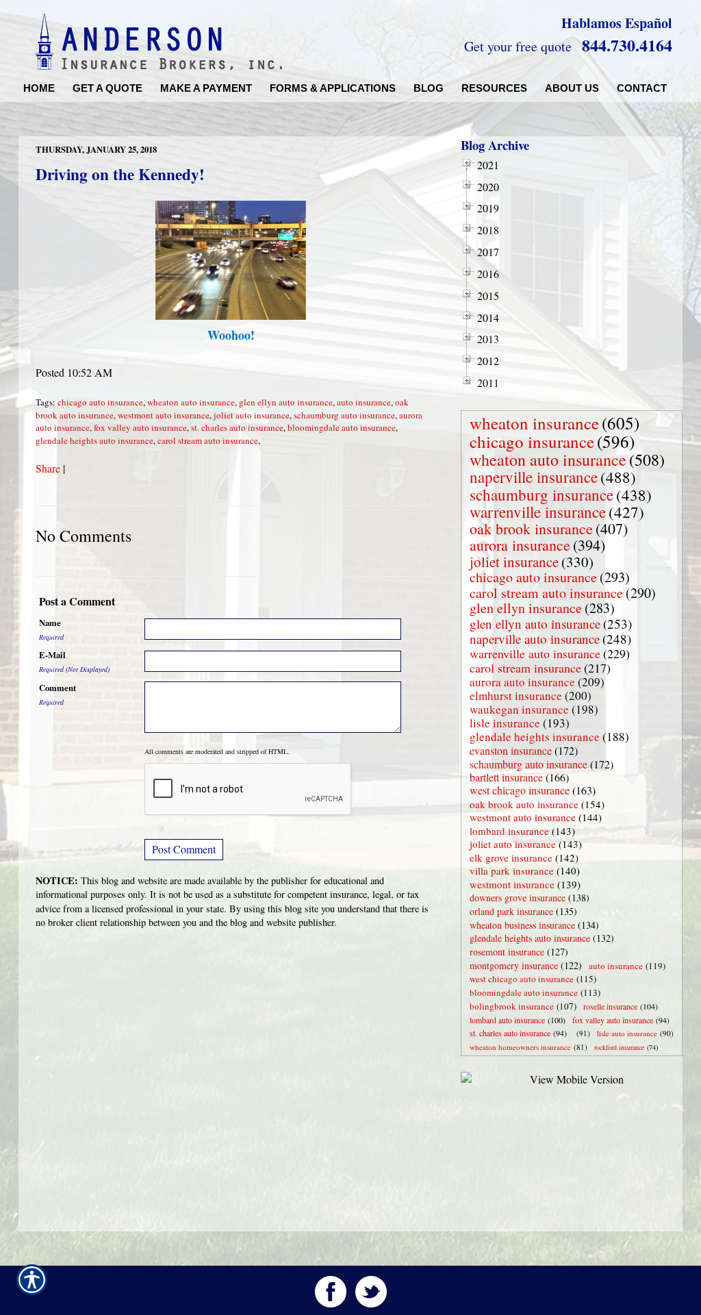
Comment (57, 687)
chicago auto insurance (100, 402)
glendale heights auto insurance (94, 440)
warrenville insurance (538, 511)
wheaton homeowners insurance (520, 1047)
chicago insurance (532, 441)
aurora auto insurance (522, 682)
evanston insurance (511, 750)
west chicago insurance (520, 790)
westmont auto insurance (163, 415)
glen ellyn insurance (526, 608)
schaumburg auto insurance (344, 415)
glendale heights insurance (535, 736)
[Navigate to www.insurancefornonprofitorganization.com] (573, 1033)
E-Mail (52, 655)
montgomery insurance (514, 965)
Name (50, 622)
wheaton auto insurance (191, 402)
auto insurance (364, 402)
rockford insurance (619, 1047)
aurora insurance (520, 545)
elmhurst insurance (516, 695)
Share (48, 468)
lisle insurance (505, 723)
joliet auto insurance (252, 415)
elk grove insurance (511, 857)
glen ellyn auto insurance (286, 402)
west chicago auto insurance (522, 979)
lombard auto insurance (507, 1019)
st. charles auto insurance (237, 427)
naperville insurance (534, 476)
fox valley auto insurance (140, 427)
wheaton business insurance (522, 924)
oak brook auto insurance (524, 804)
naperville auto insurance (535, 638)
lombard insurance (509, 831)
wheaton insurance (534, 423)
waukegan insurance (519, 709)
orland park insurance (511, 911)
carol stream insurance (525, 668)
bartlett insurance (506, 777)
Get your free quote (518, 46)
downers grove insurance (517, 897)
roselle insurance (610, 1006)
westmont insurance (512, 884)
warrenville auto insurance (535, 653)
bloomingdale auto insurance (342, 427)
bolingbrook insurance (512, 1006)
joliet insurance (514, 561)
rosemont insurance (507, 951)
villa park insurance (512, 870)
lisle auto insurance (627, 1033)
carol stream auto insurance (207, 440)
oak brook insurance (531, 528)
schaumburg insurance (541, 494)
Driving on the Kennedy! (120, 174)
